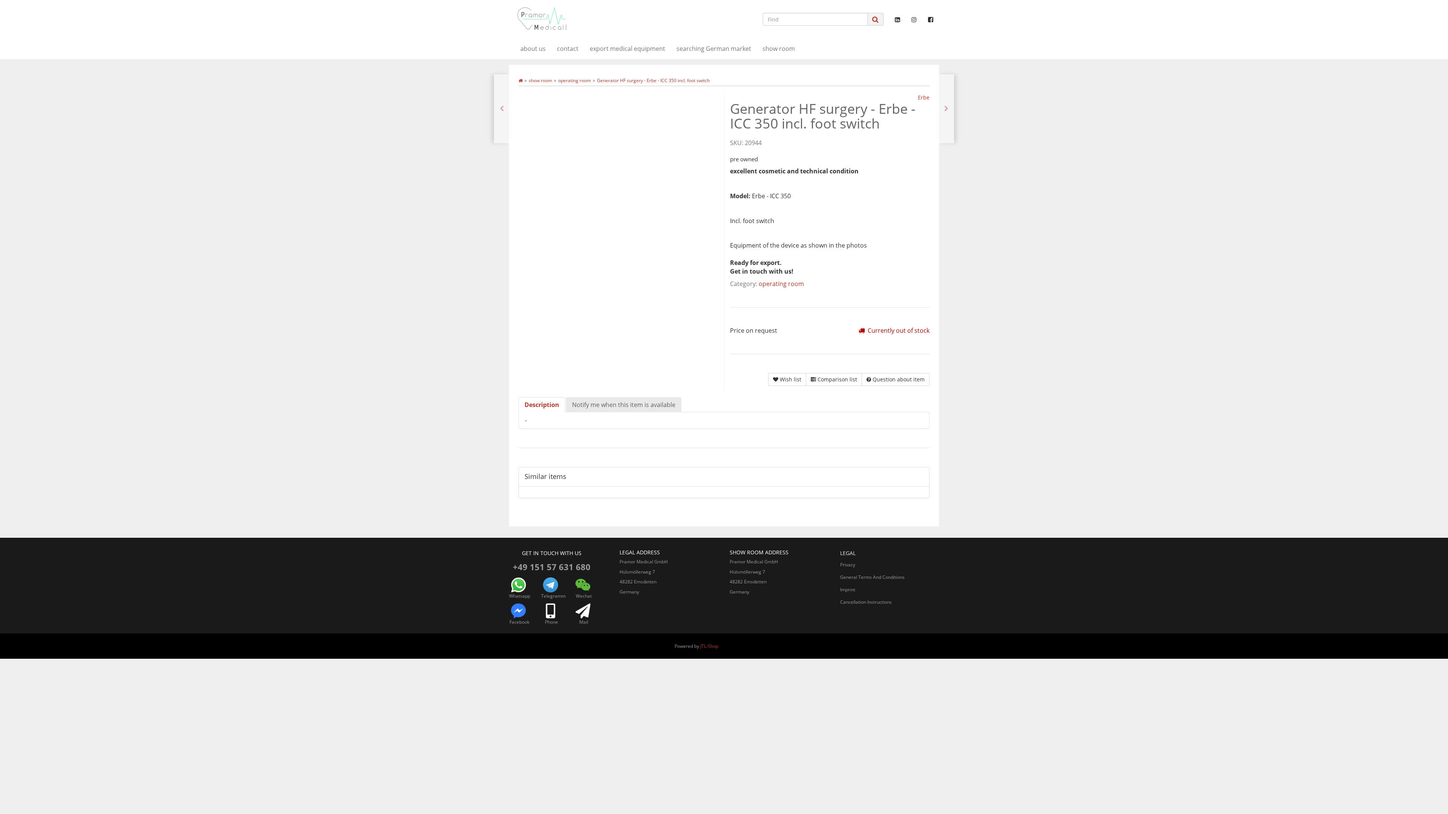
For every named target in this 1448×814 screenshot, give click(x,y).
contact (567, 48)
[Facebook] (930, 19)
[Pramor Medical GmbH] (577, 18)
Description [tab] (542, 405)
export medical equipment (627, 48)
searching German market (713, 48)
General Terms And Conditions (872, 577)
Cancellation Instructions (866, 602)
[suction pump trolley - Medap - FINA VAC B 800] (946, 108)
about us (533, 48)
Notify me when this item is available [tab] (623, 405)
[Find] (875, 19)
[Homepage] (520, 80)
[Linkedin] (897, 19)
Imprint (847, 589)
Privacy (847, 565)
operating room (781, 284)
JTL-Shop (709, 646)
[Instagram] (914, 19)
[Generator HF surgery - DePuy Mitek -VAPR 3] (501, 108)
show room (778, 48)
